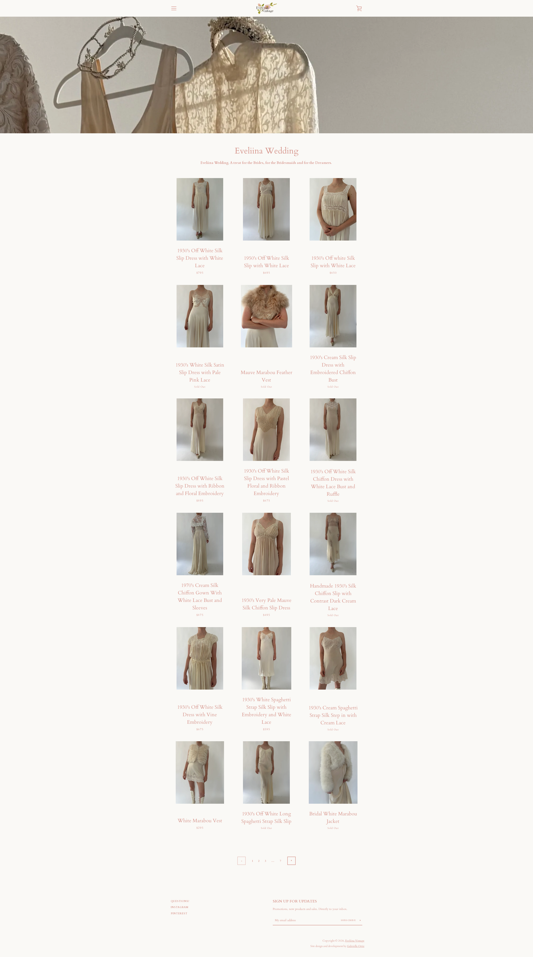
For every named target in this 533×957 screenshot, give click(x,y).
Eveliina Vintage (354, 941)
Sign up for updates (295, 901)
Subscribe (349, 920)
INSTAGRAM (179, 907)
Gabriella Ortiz (355, 946)
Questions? (180, 901)
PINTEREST (179, 913)
